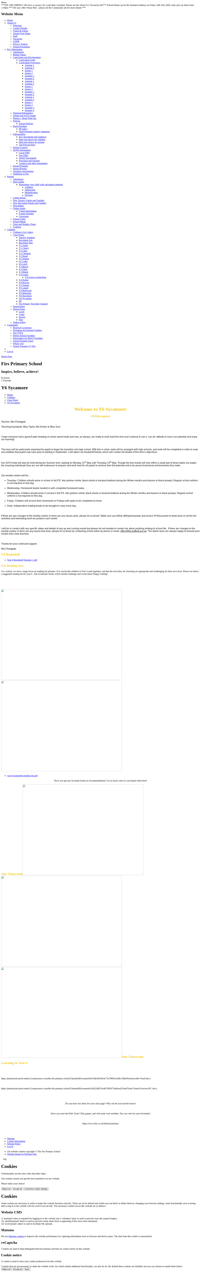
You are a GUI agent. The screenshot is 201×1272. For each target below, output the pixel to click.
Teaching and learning (23, 171)
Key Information (15, 49)
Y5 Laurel (23, 288)
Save (27, 1269)
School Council (20, 147)
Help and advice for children (32, 139)
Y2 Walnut (24, 258)
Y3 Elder (23, 269)
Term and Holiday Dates (24, 224)
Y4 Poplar (23, 280)
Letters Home (19, 198)
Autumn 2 (29, 68)
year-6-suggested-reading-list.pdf (22, 775)
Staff (15, 36)
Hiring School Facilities (24, 335)
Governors (24, 216)
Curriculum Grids (27, 60)
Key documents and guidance (32, 137)
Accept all (17, 1189)
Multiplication (31, 192)
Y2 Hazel (23, 256)
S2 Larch (23, 264)
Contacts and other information (33, 163)
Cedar (21, 314)
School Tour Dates (21, 33)
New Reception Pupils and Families (29, 203)
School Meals (19, 221)
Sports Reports (20, 168)
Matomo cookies (16, 1236)
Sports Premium (20, 166)
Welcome (17, 25)
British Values (19, 54)
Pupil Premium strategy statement (34, 131)
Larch (21, 311)
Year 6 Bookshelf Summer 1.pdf (22, 560)
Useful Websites (26, 213)
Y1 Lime (23, 251)
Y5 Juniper (24, 285)
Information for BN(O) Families (28, 338)
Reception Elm (26, 243)
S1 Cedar (23, 261)
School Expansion (21, 46)
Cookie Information (16, 1141)
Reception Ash (26, 240)
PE (20, 301)
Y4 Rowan (24, 282)
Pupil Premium (20, 126)
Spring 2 (29, 73)
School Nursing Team (23, 341)
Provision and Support (29, 160)
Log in (10, 351)
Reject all (6, 1189)
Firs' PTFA (18, 333)
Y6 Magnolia (25, 293)
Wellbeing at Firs (21, 174)
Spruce (22, 317)
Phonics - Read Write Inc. (25, 118)
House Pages (19, 309)
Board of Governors (22, 327)
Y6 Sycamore (25, 298)
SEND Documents (27, 158)
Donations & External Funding (27, 330)
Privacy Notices (20, 44)
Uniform (17, 227)
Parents (10, 176)
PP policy (23, 129)
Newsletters (18, 205)
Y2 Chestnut (25, 253)
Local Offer (24, 152)
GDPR (16, 41)
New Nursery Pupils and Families (28, 200)
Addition (29, 187)
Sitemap (11, 1138)
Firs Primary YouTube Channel (33, 304)
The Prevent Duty (27, 145)
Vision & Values (20, 31)
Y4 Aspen (23, 274)
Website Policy (14, 1144)
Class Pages (18, 235)
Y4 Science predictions (35, 277)
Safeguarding (19, 134)
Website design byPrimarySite (22, 1154)
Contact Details (20, 28)
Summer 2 (29, 78)
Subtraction (30, 190)
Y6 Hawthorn (25, 296)
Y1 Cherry (24, 248)
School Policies (26, 123)
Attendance (18, 179)
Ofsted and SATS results (24, 115)
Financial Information (23, 113)
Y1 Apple (23, 245)
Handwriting (19, 306)
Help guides (18, 182)
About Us (11, 23)
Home (10, 20)
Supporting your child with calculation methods (41, 184)
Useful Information (27, 211)
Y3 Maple (23, 272)
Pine (21, 319)
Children (11, 229)
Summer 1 (29, 76)
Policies (16, 121)
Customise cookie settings (36, 1189)
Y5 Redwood (25, 290)
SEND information (22, 150)
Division (29, 195)
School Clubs (19, 219)
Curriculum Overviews (29, 62)
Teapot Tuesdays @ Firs (24, 346)
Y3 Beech (23, 266)
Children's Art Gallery (23, 232)
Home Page (6, 356)
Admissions (18, 52)
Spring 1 (29, 70)
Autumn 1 (29, 65)
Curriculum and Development (27, 57)
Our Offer (23, 155)
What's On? (18, 343)
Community (12, 325)
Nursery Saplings (27, 237)
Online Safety (19, 208)
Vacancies (17, 39)
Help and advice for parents (31, 142)
